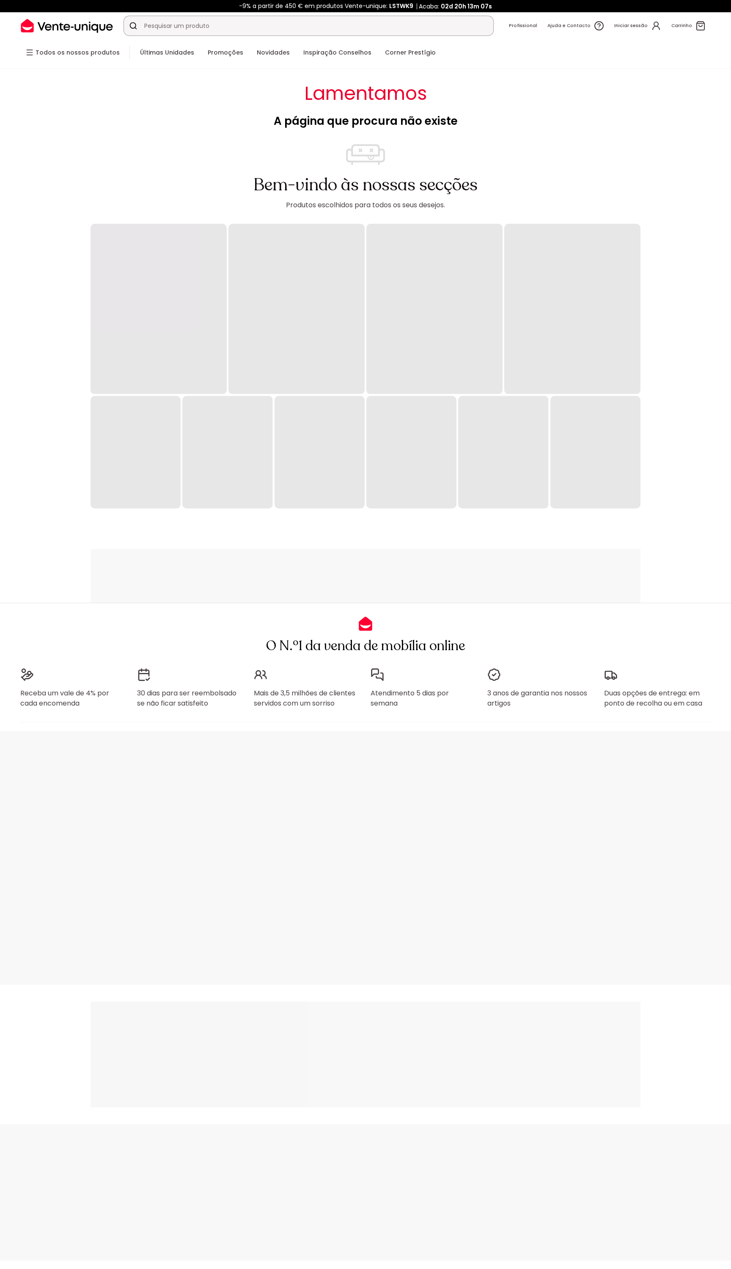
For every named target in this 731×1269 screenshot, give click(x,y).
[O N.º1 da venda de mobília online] (66, 26)
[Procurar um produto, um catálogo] (133, 25)
